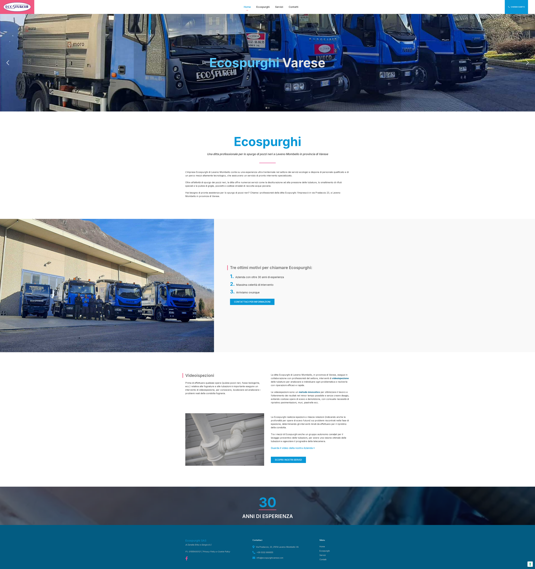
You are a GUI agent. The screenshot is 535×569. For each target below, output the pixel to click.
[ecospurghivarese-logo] (17, 7)
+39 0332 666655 (265, 552)
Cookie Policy (224, 551)
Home (322, 546)
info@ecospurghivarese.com (270, 558)
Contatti (322, 559)
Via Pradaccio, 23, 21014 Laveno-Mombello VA (277, 547)
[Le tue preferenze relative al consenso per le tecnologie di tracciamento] (530, 564)
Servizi (322, 555)
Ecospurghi (324, 551)
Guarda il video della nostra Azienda (292, 448)
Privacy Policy (209, 551)
